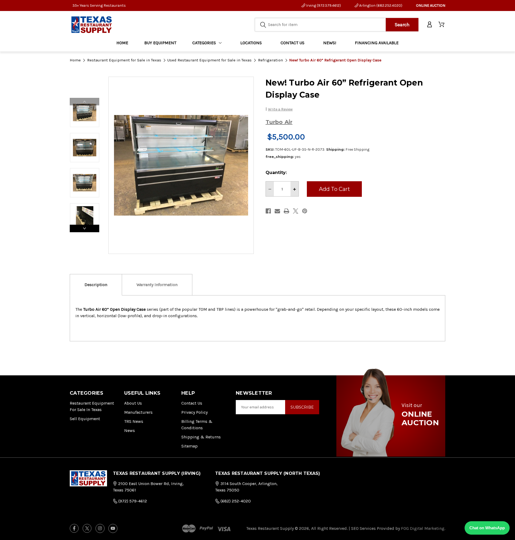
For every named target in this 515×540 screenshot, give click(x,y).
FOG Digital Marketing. (423, 528)
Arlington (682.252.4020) (380, 5)
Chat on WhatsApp (487, 528)
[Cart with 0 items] (442, 24)
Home (122, 42)
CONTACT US (292, 42)
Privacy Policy (194, 412)
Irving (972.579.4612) (323, 5)
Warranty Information (157, 284)
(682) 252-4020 (235, 501)
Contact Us (191, 403)
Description (95, 284)
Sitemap (189, 446)
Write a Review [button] (280, 109)
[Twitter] (295, 211)
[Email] (277, 211)
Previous (84, 101)
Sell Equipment (85, 418)
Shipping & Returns (201, 436)
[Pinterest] (304, 211)
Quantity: (276, 172)
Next (84, 228)
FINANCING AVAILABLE (377, 42)
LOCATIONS (251, 42)
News (129, 430)
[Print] (286, 211)
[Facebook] (268, 211)
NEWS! (329, 42)
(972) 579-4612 (132, 501)
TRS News (133, 421)
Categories (204, 42)
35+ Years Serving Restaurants (99, 5)
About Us (133, 403)
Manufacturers (138, 412)
